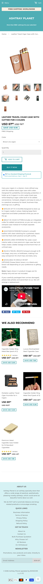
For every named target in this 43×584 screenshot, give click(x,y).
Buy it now (12, 167)
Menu (7, 3)
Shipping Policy (22, 521)
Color (4, 137)
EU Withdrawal (21, 545)
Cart (39, 3)
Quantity (5, 148)
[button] (6, 355)
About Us (21, 531)
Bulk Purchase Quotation (21, 537)
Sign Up (37, 560)
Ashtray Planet (21, 18)
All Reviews (21, 542)
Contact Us (21, 534)
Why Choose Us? (21, 539)
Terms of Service (21, 515)
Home (4, 34)
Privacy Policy (21, 518)
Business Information (21, 512)
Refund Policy (21, 523)
